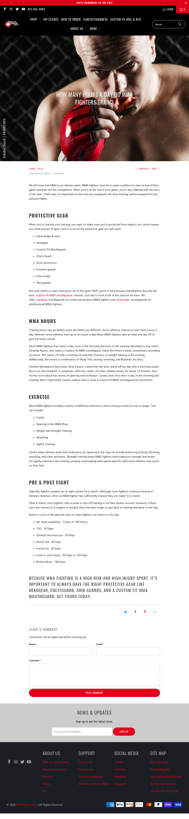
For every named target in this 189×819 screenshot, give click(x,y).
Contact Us (85, 762)
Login (170, 9)
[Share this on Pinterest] (145, 612)
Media (46, 784)
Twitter (118, 762)
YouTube (119, 769)
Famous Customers (54, 769)
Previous (143, 169)
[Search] (179, 24)
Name (33, 644)
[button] (35, 19)
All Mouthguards (160, 769)
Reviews (47, 776)
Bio (44, 791)
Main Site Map (159, 762)
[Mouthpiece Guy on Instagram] (11, 9)
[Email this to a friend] (155, 612)
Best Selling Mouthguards (166, 776)
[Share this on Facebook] (135, 612)
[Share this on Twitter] (125, 612)
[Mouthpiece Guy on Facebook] (4, 9)
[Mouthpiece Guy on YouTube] (23, 9)
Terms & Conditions (90, 776)
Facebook (120, 776)
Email (100, 644)
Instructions (85, 769)
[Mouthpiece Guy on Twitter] (17, 9)
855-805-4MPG (36, 9)
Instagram (120, 784)
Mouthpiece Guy (26, 804)
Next (155, 169)
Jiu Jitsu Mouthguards (164, 791)
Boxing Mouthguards (163, 784)
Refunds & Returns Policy (93, 784)
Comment (35, 660)
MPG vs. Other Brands (55, 762)
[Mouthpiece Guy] (11, 24)
